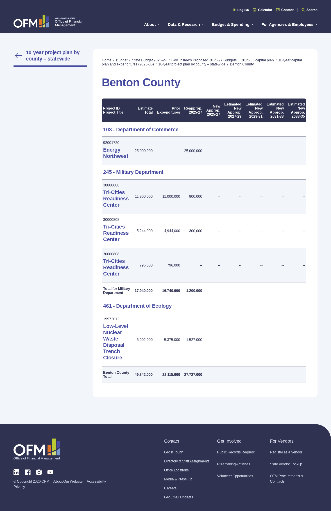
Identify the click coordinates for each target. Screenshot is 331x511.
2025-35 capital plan (257, 60)
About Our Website (67, 481)
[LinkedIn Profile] (16, 472)
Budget (121, 60)
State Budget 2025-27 (149, 60)
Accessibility (96, 481)
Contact (287, 10)
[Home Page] (37, 449)
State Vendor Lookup (286, 464)
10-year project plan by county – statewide (52, 55)
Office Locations (176, 470)
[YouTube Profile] (50, 472)
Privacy (19, 487)
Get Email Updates (178, 497)
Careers (170, 488)
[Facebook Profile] (28, 472)
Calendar (265, 10)
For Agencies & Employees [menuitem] (287, 24)
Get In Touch (173, 452)
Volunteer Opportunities (235, 476)
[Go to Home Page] (48, 21)
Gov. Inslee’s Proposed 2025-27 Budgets (204, 60)
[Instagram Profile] (39, 472)
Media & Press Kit (178, 479)
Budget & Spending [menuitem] (230, 24)
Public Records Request (235, 452)
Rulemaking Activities (233, 464)
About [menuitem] (150, 24)
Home (106, 60)
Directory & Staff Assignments (186, 461)
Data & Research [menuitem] (184, 24)
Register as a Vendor (286, 452)
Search (311, 10)
